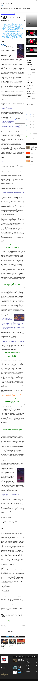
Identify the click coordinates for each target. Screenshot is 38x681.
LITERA (32, 149)
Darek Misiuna (3, 615)
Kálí (6, 615)
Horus (32, 85)
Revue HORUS (2, 3)
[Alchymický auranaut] (28, 157)
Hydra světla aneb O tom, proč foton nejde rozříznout (4, 645)
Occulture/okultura (31, 111)
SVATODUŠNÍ (7, 3)
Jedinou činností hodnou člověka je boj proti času (34, 147)
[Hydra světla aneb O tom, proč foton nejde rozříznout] (4, 641)
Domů (1, 13)
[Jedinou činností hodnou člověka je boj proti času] (28, 147)
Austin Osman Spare (12, 614)
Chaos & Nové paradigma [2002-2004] (13, 13)
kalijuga (9, 615)
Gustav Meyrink (30, 79)
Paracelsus (33, 98)
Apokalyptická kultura (20, 644)
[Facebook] (35, 0)
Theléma (28, 104)
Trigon (31, 104)
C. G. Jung (29, 69)
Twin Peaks (28, 106)
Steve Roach (29, 103)
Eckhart (33, 72)
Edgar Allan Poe (29, 74)
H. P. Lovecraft (31, 82)
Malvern (32, 91)
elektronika (29, 75)
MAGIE (17, 8)
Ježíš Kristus (28, 86)
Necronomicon (29, 95)
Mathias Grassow (29, 93)
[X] (4, 621)
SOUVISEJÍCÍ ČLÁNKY (9, 636)
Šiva (16, 615)
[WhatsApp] (9, 621)
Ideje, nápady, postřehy (12, 643)
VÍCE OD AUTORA (16, 636)
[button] (36, 10)
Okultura (30, 110)
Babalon (17, 614)
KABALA (14, 8)
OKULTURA (24, 8)
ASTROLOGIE (6, 8)
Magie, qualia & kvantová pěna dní (4, 643)
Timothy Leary (20, 615)
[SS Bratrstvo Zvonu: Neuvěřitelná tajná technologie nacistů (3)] (15, 667)
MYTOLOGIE (20, 8)
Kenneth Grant (29, 88)
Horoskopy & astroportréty (29, 21)
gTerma (28, 77)
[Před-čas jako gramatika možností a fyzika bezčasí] (12, 641)
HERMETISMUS (11, 8)
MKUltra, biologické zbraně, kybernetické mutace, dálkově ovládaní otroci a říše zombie (21, 661)
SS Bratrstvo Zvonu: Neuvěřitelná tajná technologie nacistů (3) (21, 667)
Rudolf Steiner (29, 101)
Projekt (28, 99)
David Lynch (32, 71)
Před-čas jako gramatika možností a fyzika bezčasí (12, 645)
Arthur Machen (30, 66)
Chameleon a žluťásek (4, 626)
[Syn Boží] (28, 153)
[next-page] (3, 648)
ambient (29, 64)
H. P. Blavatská (29, 80)
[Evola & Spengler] (15, 672)
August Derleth (33, 67)
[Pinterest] (36, 0)
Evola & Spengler (20, 671)
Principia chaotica (22, 626)
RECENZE (28, 8)
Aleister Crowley (6, 614)
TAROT (11, 3)
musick (34, 93)
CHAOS (20, 614)
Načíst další (31, 164)
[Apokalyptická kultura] (21, 641)
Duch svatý (28, 72)
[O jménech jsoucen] (28, 161)
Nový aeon (29, 96)
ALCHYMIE (2, 8)
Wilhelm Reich (3, 616)
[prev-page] (1, 648)
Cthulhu (28, 71)
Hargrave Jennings (29, 83)
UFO (31, 106)
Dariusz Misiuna (3, 20)
